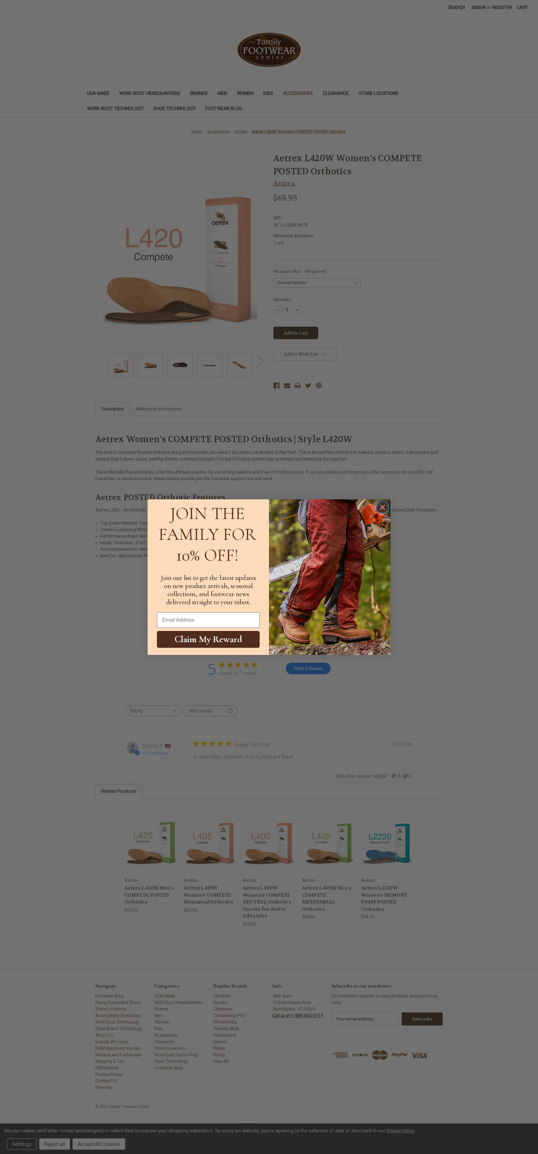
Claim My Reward (208, 639)
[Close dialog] (382, 507)
